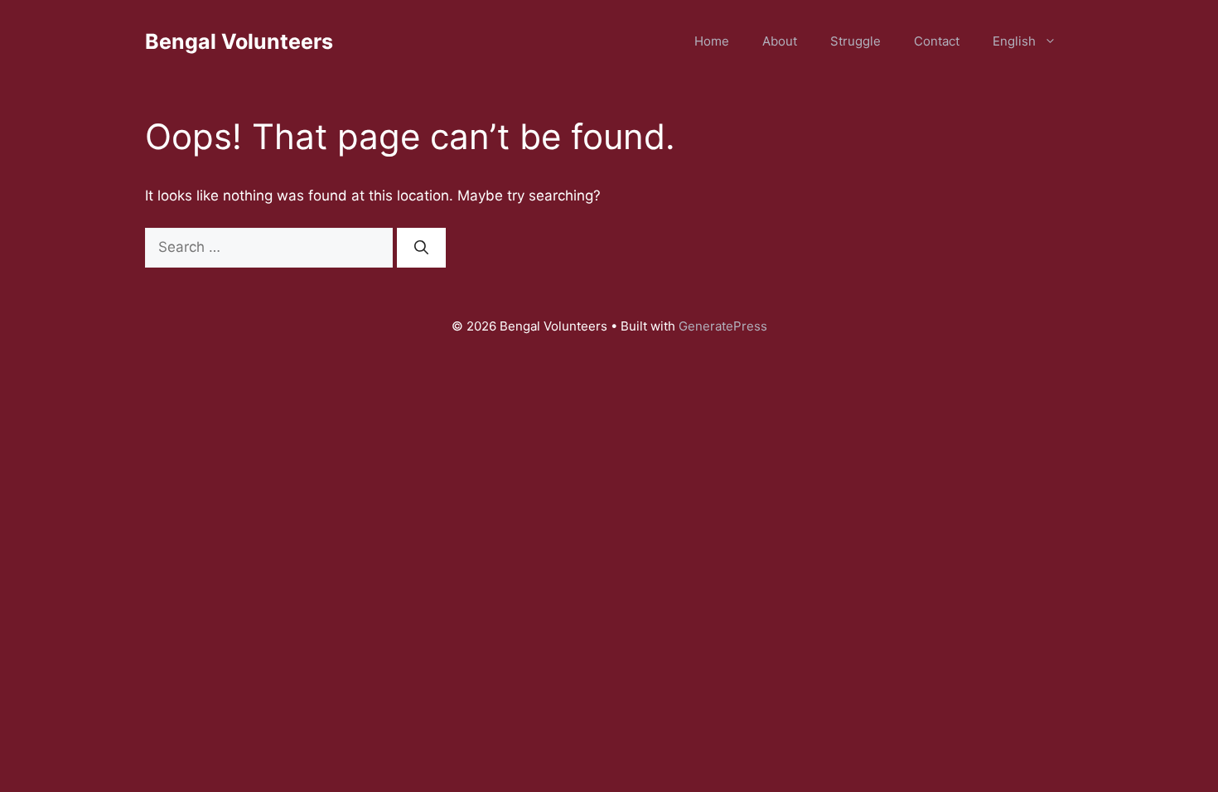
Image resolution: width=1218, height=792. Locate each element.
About (779, 41)
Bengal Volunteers (239, 41)
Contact (936, 41)
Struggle (855, 41)
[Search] (421, 248)
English (1014, 41)
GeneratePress (723, 326)
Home (711, 41)
